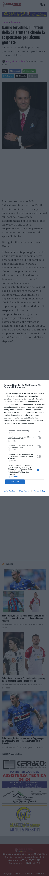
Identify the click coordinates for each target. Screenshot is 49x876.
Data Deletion (9, 491)
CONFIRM (15, 482)
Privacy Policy (39, 491)
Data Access (24, 491)
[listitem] (24, 431)
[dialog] (24, 438)
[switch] (39, 437)
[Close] (43, 385)
